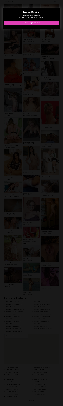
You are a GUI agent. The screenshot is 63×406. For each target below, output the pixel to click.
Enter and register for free (31, 23)
